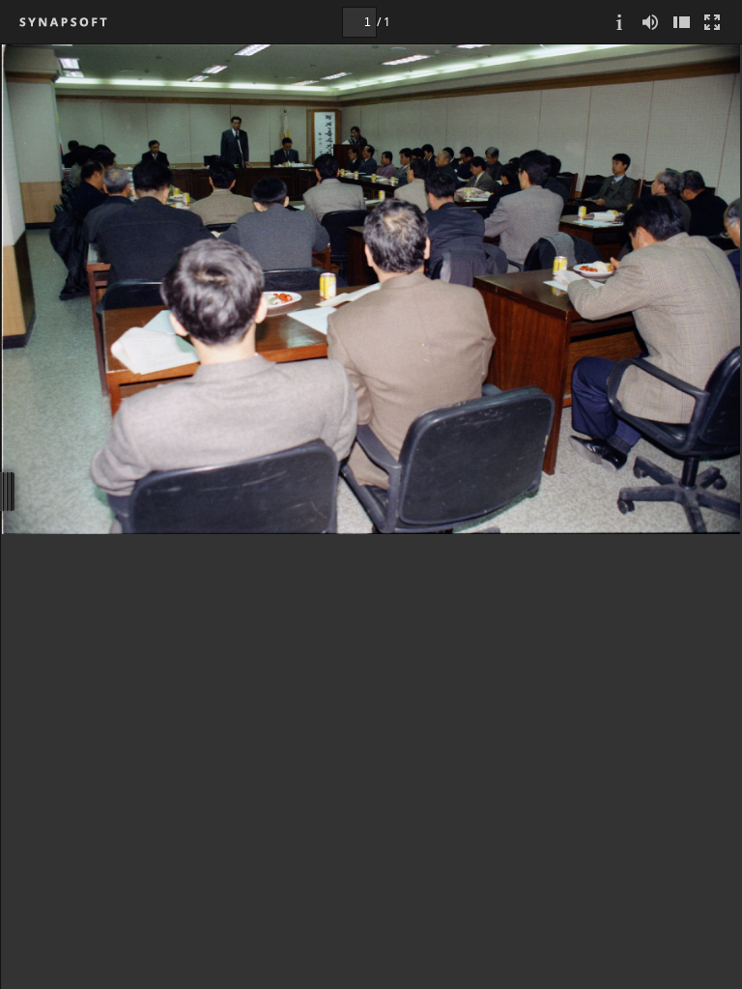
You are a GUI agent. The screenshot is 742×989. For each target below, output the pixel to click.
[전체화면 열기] (712, 21)
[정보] (619, 21)
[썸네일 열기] (681, 21)
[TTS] (650, 21)
